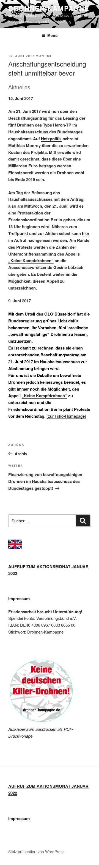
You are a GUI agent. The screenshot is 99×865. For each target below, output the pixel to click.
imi (48, 56)
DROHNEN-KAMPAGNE (48, 8)
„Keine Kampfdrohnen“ (31, 260)
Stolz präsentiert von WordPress (36, 851)
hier (85, 233)
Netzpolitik (51, 139)
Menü (52, 35)
